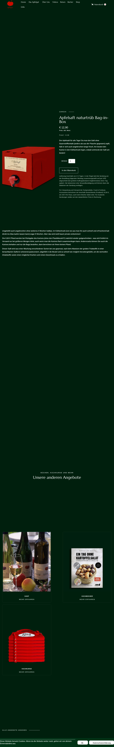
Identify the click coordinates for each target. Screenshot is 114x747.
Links (23, 7)
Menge (64, 161)
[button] (99, 4)
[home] (10, 4)
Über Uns (46, 2)
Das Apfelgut (34, 2)
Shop (78, 2)
